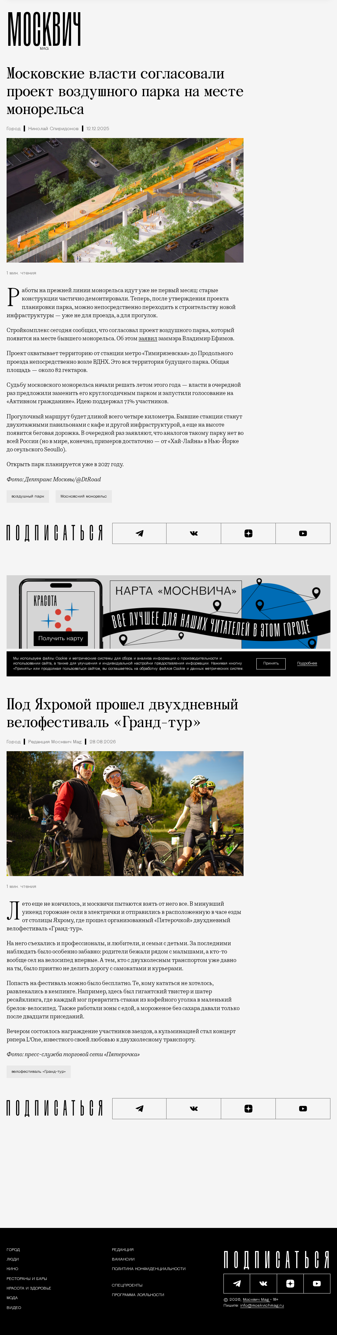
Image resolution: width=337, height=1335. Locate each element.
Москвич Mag (256, 1300)
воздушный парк (28, 496)
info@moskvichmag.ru (262, 1306)
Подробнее (307, 664)
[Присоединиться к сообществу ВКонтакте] (194, 533)
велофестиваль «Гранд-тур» (39, 1072)
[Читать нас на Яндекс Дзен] (248, 533)
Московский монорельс (84, 496)
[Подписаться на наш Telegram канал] (139, 533)
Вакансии (123, 1260)
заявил (148, 338)
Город (13, 129)
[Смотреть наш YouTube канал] (303, 533)
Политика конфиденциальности (149, 1269)
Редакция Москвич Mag (55, 742)
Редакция (123, 1250)
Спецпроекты (127, 1286)
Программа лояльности (138, 1295)
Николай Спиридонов (53, 129)
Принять (271, 664)
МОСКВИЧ (44, 29)
